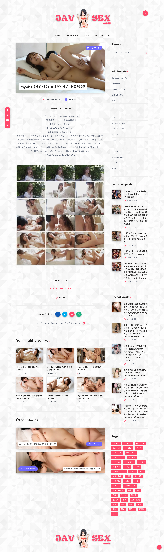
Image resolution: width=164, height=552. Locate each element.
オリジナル (130, 453)
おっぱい (128, 448)
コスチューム (118, 457)
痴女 (124, 500)
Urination (115, 163)
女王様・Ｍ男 (130, 486)
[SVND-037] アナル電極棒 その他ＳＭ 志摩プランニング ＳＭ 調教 (135, 194)
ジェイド (131, 457)
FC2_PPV (140, 443)
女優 (136, 481)
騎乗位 (132, 509)
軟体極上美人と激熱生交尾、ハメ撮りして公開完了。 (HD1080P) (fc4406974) (136, 373)
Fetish (114, 112)
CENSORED (86, 36)
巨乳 (130, 490)
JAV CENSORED (118, 123)
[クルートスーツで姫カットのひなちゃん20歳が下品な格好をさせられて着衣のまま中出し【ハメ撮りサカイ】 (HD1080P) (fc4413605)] (116, 328)
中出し (132, 472)
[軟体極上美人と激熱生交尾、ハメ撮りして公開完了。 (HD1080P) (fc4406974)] (116, 373)
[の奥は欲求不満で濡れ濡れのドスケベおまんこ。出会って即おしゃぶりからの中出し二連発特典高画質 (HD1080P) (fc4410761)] (116, 307)
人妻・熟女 (117, 476)
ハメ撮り (141, 462)
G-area (115, 117)
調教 (114, 509)
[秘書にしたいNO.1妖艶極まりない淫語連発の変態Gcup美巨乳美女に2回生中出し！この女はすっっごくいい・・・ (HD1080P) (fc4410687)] (116, 349)
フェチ (127, 467)
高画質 (142, 509)
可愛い (127, 481)
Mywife (62, 298)
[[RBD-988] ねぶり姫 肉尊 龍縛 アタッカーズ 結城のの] (116, 254)
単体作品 (116, 481)
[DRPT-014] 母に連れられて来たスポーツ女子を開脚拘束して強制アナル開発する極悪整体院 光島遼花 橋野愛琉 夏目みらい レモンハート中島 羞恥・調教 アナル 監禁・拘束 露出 (136, 215)
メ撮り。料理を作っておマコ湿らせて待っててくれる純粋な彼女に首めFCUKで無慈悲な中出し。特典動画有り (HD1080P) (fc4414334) (136, 390)
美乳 (123, 505)
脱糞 (139, 505)
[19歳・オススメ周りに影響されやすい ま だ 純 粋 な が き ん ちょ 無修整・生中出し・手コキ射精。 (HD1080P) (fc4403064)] (116, 409)
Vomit (114, 168)
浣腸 (114, 495)
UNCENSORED (102, 36)
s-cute (114, 140)
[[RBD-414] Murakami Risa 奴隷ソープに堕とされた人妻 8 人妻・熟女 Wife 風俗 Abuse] (116, 236)
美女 (131, 505)
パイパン (116, 467)
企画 (128, 476)
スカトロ (116, 462)
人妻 (141, 472)
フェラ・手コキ (119, 472)
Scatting (115, 146)
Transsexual (117, 151)
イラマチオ (117, 453)
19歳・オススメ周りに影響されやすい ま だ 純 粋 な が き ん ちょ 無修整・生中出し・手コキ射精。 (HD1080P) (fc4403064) (136, 411)
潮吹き (123, 495)
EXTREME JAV (69, 36)
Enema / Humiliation (120, 89)
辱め (123, 509)
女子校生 (116, 486)
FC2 (113, 100)
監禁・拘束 (135, 500)
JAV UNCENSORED (119, 129)
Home (57, 36)
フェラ (137, 467)
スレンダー (129, 462)
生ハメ (115, 500)
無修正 (133, 495)
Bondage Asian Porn (120, 78)
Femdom (115, 106)
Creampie (127, 443)
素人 (114, 505)
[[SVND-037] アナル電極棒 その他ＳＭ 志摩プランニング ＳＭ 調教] (116, 194)
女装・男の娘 (118, 490)
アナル (139, 448)
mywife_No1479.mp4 (60, 288)
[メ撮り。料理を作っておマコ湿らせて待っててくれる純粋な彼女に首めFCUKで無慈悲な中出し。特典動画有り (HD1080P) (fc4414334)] (116, 388)
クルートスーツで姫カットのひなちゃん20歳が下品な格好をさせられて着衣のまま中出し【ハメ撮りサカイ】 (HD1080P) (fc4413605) (136, 331)
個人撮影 (138, 476)
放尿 (138, 490)
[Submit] (146, 53)
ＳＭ (114, 514)
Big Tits (116, 443)
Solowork (116, 448)
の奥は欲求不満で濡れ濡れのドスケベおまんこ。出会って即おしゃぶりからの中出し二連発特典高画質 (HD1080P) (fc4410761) (136, 310)
